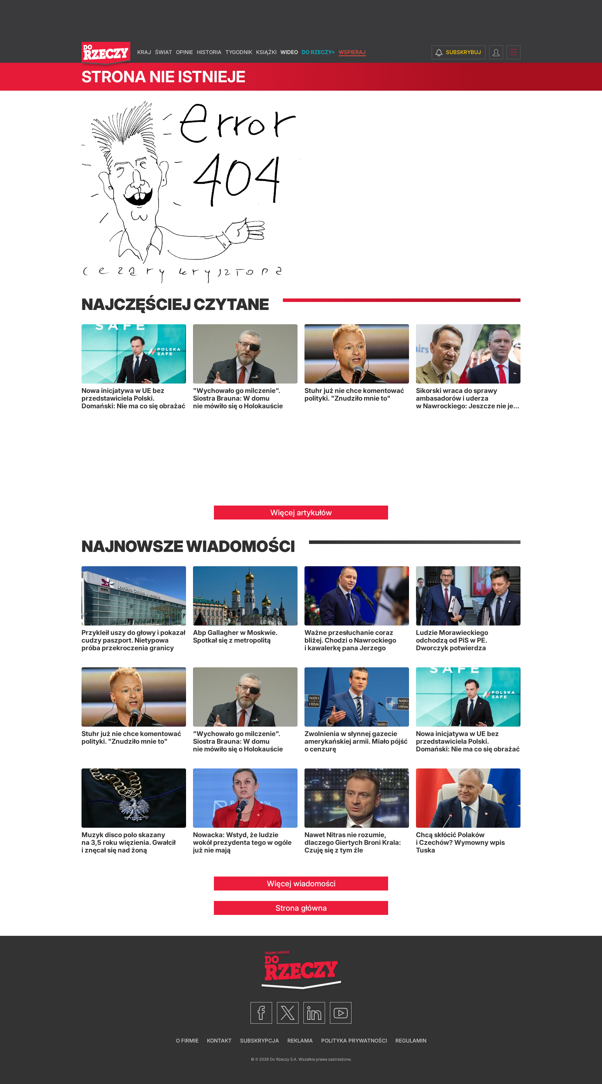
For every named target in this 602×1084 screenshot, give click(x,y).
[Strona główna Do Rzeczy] (106, 55)
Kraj (144, 52)
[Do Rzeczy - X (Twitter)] (288, 1013)
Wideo (289, 52)
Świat (163, 52)
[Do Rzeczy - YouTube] (341, 1013)
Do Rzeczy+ (318, 52)
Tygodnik (238, 52)
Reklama (300, 1040)
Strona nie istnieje (163, 76)
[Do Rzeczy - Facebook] (261, 1013)
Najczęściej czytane (175, 304)
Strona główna (301, 907)
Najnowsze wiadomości (188, 546)
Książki (266, 52)
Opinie (184, 52)
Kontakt (219, 1040)
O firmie (187, 1040)
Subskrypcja (259, 1040)
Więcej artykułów (301, 512)
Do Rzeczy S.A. (284, 1059)
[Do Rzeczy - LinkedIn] (314, 1013)
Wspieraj (352, 52)
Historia (209, 52)
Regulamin (410, 1040)
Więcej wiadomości (301, 883)
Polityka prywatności (354, 1040)
